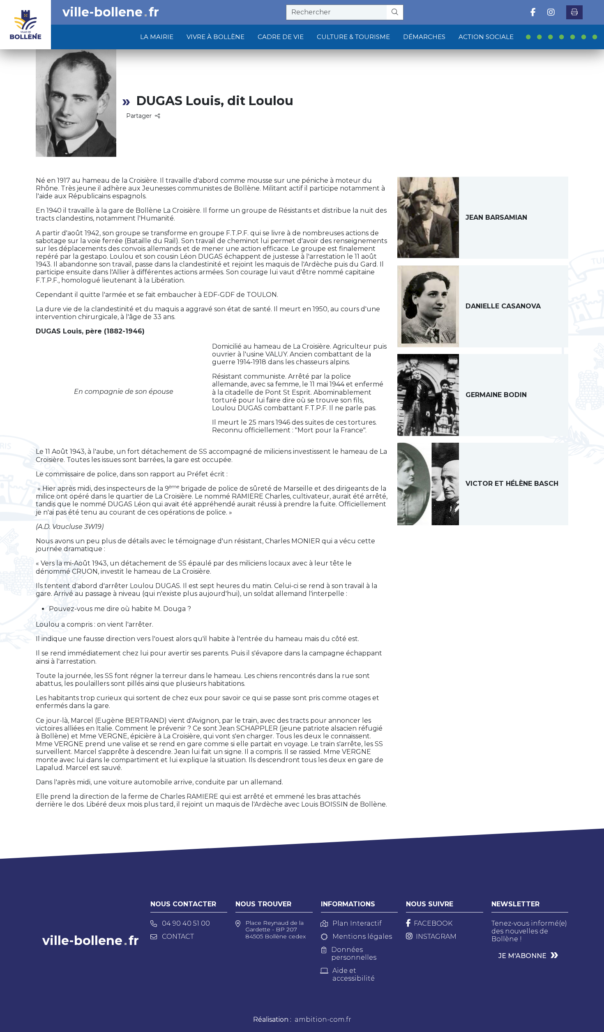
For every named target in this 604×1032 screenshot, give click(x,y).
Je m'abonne (522, 956)
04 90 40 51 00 (186, 923)
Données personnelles (353, 953)
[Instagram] (551, 12)
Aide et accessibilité (353, 974)
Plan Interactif (357, 923)
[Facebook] (533, 12)
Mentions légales (362, 936)
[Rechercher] (395, 12)
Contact (178, 936)
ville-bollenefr (110, 12)
